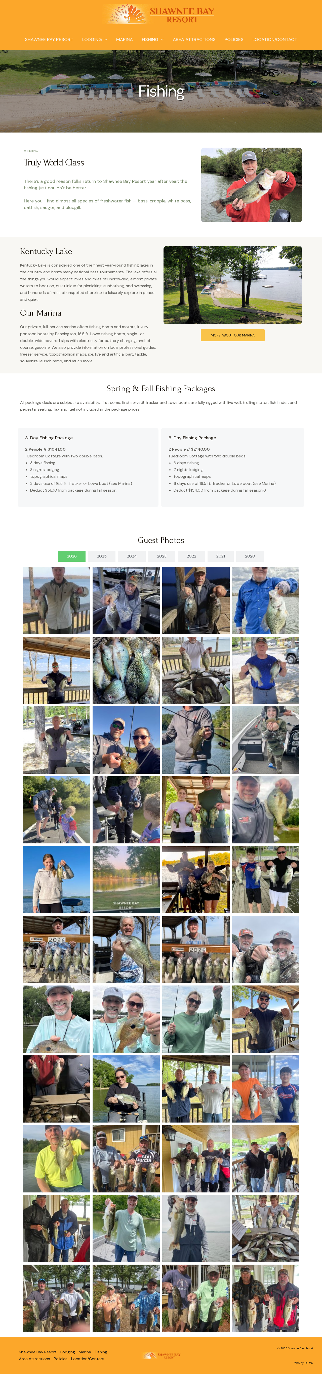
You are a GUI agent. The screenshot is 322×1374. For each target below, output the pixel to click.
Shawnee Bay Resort (49, 39)
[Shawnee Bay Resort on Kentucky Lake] (159, 13)
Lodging (92, 39)
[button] (104, 39)
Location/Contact (275, 39)
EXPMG (308, 1363)
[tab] (72, 556)
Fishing (150, 39)
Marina (124, 39)
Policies (234, 39)
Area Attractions (194, 39)
